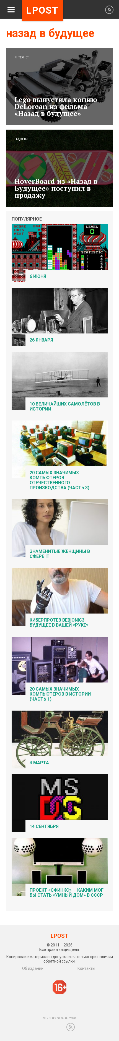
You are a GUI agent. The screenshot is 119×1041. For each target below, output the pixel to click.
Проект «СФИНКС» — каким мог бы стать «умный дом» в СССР (67, 892)
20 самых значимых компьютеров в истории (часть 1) (60, 694)
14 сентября (44, 826)
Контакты (86, 968)
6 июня (38, 276)
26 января (41, 340)
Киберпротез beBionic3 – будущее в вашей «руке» (59, 622)
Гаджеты (21, 139)
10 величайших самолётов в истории (65, 406)
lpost (42, 10)
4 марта (39, 762)
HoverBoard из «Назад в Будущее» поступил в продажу (55, 188)
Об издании (32, 968)
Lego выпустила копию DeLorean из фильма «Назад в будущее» (55, 106)
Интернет (21, 57)
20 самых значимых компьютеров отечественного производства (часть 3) (59, 480)
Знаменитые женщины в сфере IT (60, 554)
